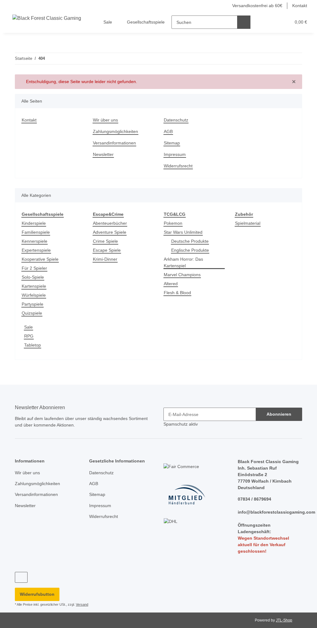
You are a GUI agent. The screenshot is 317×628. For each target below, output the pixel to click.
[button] (262, 22)
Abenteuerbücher (111, 224)
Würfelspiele (35, 296)
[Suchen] (244, 22)
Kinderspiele (35, 224)
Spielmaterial (249, 224)
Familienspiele (37, 233)
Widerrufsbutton (37, 598)
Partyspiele (33, 304)
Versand (84, 609)
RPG (28, 336)
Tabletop (33, 345)
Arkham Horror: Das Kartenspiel (184, 263)
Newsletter (104, 154)
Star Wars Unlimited (185, 233)
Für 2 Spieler (35, 269)
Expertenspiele (37, 251)
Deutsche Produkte (191, 242)
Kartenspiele (35, 287)
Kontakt (299, 6)
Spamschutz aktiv (181, 424)
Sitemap (172, 143)
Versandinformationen (116, 143)
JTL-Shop (284, 624)
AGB (168, 132)
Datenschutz (177, 120)
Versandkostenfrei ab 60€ (254, 6)
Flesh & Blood (178, 293)
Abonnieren (279, 414)
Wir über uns (106, 120)
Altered (171, 284)
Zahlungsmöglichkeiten (117, 132)
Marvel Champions (183, 275)
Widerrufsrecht (179, 166)
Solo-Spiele (33, 278)
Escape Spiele (107, 251)
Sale (28, 327)
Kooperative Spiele (41, 260)
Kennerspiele (35, 242)
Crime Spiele (106, 242)
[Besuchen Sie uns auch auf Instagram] (21, 581)
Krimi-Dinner (106, 260)
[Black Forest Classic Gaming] (47, 18)
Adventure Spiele (110, 233)
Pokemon (173, 224)
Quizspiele (33, 313)
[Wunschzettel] (274, 22)
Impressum (175, 154)
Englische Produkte (191, 251)
